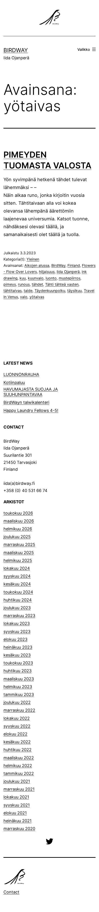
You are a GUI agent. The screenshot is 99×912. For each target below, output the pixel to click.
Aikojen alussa (36, 265)
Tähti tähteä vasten (62, 284)
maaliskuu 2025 (18, 552)
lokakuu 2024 (16, 568)
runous (24, 284)
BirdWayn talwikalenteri (26, 402)
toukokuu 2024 (18, 592)
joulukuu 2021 (16, 781)
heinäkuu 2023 (17, 647)
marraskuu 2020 (19, 828)
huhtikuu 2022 (17, 749)
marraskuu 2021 (19, 789)
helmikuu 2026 (17, 528)
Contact (11, 892)
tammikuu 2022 (18, 773)
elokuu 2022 (15, 734)
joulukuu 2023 (17, 607)
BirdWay (15, 50)
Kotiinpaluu (14, 382)
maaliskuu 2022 (18, 757)
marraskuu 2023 (19, 615)
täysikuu (74, 290)
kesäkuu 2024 (17, 584)
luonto (51, 278)
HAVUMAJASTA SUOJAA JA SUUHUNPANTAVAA (30, 392)
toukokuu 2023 (18, 662)
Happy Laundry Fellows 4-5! (30, 410)
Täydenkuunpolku (50, 290)
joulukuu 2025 (17, 536)
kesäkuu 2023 (17, 655)
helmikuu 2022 (17, 765)
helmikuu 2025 (17, 560)
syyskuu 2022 (16, 726)
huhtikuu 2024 (17, 599)
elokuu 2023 (15, 639)
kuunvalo (36, 278)
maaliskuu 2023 (18, 678)
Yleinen (32, 259)
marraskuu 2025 (19, 544)
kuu (23, 278)
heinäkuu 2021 (17, 820)
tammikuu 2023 (18, 694)
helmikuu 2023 (17, 686)
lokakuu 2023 (16, 623)
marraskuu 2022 (19, 710)
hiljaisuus (47, 271)
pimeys (9, 284)
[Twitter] (49, 841)
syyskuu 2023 (16, 631)
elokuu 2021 (15, 812)
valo (23, 296)
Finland (73, 265)
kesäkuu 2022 (17, 741)
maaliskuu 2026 (18, 521)
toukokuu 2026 (18, 513)
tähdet (37, 284)
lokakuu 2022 (16, 718)
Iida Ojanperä (68, 271)
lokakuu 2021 (16, 797)
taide (28, 290)
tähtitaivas (12, 290)
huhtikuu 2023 (17, 670)
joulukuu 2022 (17, 702)
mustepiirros (69, 278)
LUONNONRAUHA (21, 374)
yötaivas (36, 296)
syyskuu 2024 (17, 576)
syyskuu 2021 (16, 805)
